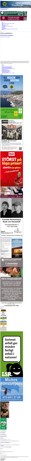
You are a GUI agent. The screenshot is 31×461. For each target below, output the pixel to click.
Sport (13, 23)
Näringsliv (8, 23)
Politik (12, 23)
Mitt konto (3, 29)
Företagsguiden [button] (3, 25)
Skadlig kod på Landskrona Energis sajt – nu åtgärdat (8, 72)
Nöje (10, 23)
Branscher (6, 26)
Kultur (6, 23)
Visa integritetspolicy (3, 458)
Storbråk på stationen (4, 69)
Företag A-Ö (3, 26)
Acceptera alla (2, 460)
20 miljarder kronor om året (6, 71)
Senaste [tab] (3, 64)
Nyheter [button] (3, 22)
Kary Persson (4, 439)
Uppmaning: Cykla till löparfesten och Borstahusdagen (8, 68)
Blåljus (5, 23)
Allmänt (3, 23)
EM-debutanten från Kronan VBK (6, 70)
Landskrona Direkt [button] (4, 28)
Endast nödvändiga (3, 459)
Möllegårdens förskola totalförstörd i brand (7, 67)
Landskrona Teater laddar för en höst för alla (7, 66)
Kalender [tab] (3, 65)
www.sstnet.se (2, 445)
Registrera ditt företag (10, 26)
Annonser (1, 74)
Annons (1, 0)
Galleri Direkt (3, 27)
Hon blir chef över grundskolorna (6, 35)
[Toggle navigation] (0, 10)
